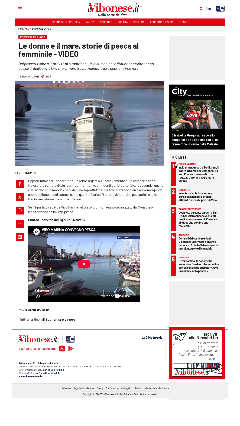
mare (45, 310)
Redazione (66, 388)
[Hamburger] (17, 9)
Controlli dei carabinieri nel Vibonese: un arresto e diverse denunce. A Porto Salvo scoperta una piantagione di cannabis (198, 243)
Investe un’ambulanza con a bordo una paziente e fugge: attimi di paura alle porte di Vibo (198, 196)
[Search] (201, 9)
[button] (20, 184)
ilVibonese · (33, 310)
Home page (23, 28)
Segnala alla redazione (84, 388)
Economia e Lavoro (41, 28)
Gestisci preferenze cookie (147, 388)
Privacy (99, 388)
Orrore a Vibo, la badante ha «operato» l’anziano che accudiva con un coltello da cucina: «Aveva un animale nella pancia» (199, 266)
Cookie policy (112, 388)
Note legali (125, 388)
